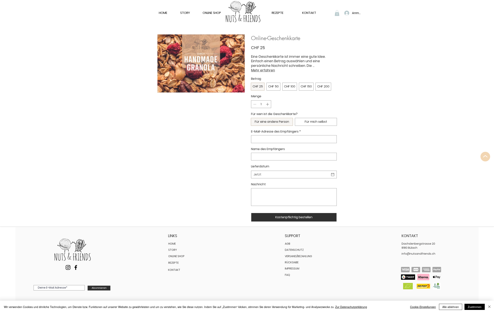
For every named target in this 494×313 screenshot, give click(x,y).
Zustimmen (474, 307)
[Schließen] (489, 307)
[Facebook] (76, 267)
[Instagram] (68, 267)
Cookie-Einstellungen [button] (423, 307)
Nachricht (258, 184)
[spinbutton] (261, 104)
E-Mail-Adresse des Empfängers (276, 131)
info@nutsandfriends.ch (418, 254)
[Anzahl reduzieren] (254, 104)
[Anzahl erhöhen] (268, 104)
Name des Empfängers (268, 149)
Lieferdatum (260, 166)
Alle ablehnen (450, 307)
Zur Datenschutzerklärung (351, 307)
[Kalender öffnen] (332, 174)
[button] (337, 13)
